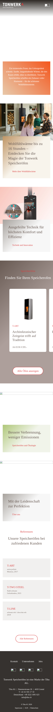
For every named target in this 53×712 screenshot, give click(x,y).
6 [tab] (24, 360)
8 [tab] (27, 360)
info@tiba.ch (26, 697)
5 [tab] (23, 360)
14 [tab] (37, 360)
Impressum (18, 708)
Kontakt (14, 661)
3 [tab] (19, 360)
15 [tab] (39, 360)
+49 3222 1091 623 (31, 695)
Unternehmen (28, 661)
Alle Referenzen (27, 638)
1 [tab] (16, 360)
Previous (4, 360)
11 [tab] (32, 360)
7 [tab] (26, 360)
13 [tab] (36, 360)
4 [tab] (21, 360)
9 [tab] (29, 360)
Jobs (41, 661)
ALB (26, 708)
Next (48, 360)
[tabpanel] (27, 320)
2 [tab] (18, 360)
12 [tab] (34, 360)
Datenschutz (34, 708)
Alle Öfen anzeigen (28, 370)
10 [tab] (31, 360)
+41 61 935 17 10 (27, 692)
